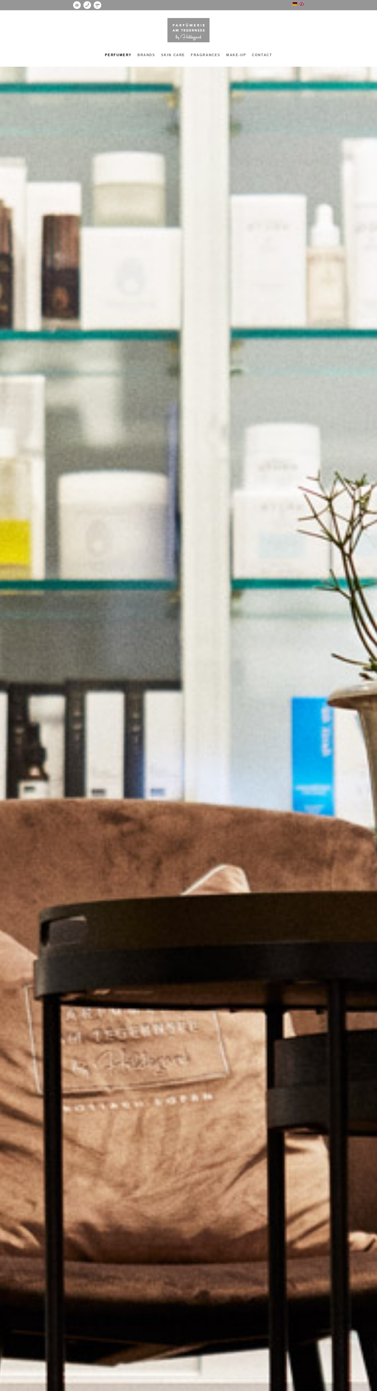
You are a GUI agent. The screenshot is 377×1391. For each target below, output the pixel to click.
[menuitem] (118, 55)
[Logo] (188, 30)
